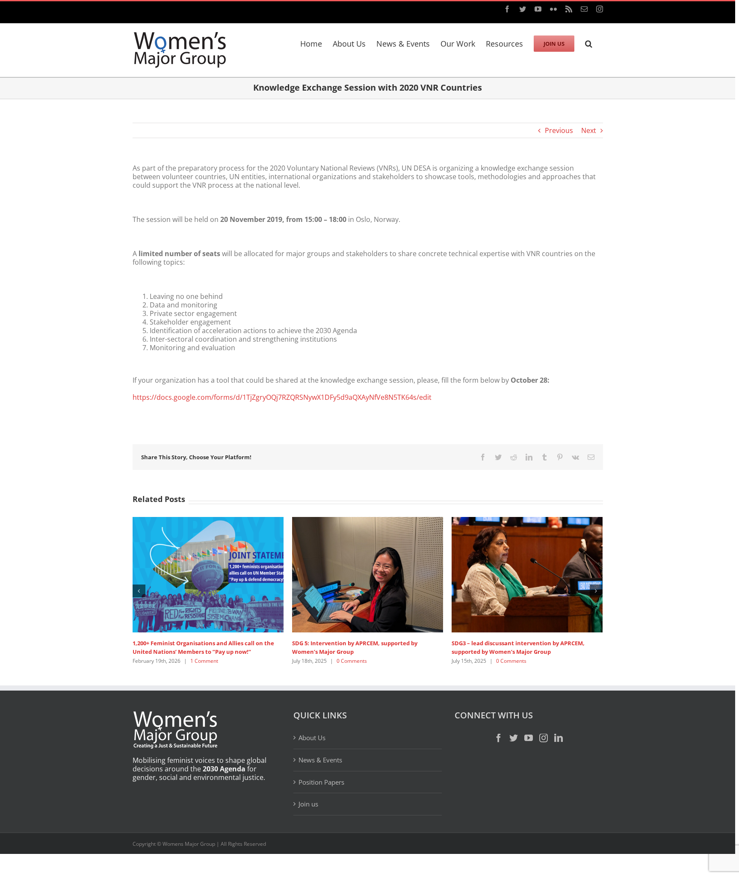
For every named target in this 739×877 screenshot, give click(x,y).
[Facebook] (498, 738)
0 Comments (352, 660)
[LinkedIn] (558, 738)
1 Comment (204, 660)
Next (588, 130)
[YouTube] (528, 738)
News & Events (320, 760)
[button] (588, 42)
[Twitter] (513, 738)
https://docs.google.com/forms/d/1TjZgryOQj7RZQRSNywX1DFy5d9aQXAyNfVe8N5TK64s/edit (282, 397)
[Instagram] (543, 738)
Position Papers (321, 782)
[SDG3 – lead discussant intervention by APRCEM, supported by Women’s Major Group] (527, 574)
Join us (308, 804)
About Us (312, 738)
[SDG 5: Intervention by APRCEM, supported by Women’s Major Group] (367, 574)
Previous (559, 130)
